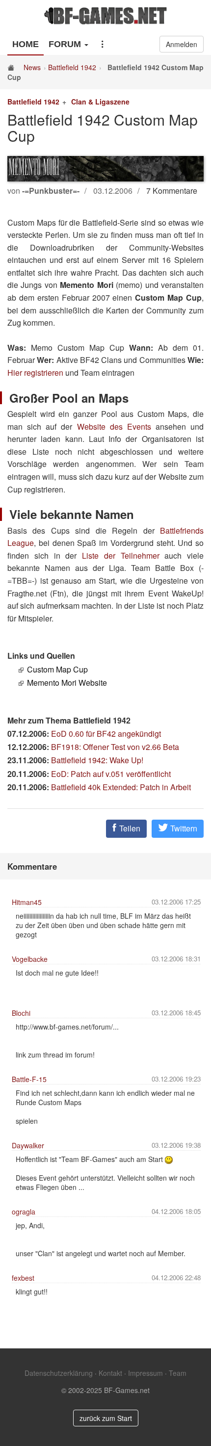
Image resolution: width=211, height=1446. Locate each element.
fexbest (23, 1278)
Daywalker (28, 1145)
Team (177, 1373)
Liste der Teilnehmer (120, 555)
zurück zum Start (105, 1418)
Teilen (128, 828)
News (32, 67)
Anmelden (181, 44)
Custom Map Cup (57, 669)
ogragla (23, 1211)
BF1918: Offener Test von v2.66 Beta (115, 746)
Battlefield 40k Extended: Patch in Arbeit (121, 787)
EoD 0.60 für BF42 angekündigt (106, 733)
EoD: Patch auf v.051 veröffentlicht (111, 773)
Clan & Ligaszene (100, 101)
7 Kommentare (171, 190)
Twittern (182, 828)
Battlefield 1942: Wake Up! (97, 760)
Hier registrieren (35, 372)
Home (25, 44)
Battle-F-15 (29, 1079)
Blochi (21, 1013)
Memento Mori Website (67, 682)
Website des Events (114, 426)
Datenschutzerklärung (59, 1373)
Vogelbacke (30, 959)
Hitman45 (27, 902)
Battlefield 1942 (72, 67)
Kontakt (110, 1373)
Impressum (145, 1373)
